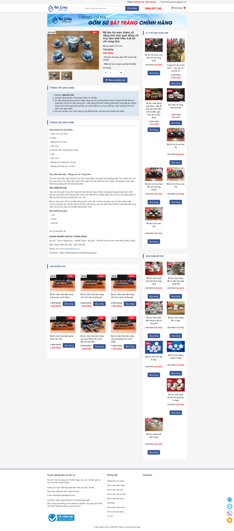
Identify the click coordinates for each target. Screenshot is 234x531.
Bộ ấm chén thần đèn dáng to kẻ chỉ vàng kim (154, 320)
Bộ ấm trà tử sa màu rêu (176, 185)
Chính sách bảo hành (115, 498)
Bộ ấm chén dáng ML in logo (175, 319)
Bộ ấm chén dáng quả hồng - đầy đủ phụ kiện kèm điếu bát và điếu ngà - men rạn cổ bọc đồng (154, 110)
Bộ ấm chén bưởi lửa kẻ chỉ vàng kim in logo (176, 397)
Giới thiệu (111, 503)
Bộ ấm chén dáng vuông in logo (175, 356)
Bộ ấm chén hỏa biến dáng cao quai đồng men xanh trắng (122, 339)
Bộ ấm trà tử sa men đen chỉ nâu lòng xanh (154, 57)
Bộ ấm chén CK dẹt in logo (154, 358)
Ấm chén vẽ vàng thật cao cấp (175, 106)
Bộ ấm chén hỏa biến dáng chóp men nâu (61, 337)
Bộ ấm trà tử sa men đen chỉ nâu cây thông (154, 186)
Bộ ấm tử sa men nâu (154, 225)
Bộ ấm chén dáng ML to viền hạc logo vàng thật (175, 281)
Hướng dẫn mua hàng (115, 480)
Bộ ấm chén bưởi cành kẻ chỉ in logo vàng (154, 281)
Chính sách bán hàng (115, 511)
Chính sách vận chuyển (116, 494)
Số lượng (107, 68)
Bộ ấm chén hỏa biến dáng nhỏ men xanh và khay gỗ (122, 295)
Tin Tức (110, 516)
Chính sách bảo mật (115, 489)
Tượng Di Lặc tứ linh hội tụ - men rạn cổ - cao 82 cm (176, 68)
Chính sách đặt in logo (116, 485)
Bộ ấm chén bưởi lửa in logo (154, 435)
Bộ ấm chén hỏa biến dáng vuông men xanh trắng (61, 295)
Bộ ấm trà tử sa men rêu (176, 145)
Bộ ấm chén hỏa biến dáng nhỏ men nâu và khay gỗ (92, 295)
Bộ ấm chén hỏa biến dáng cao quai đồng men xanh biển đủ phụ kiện (92, 339)
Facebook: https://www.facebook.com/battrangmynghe (68, 500)
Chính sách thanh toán (116, 507)
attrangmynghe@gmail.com (68, 248)
